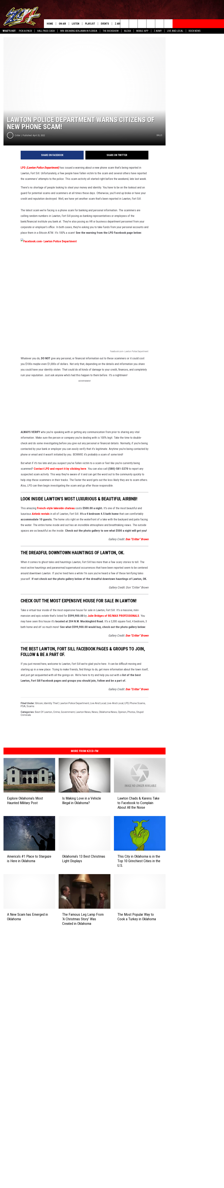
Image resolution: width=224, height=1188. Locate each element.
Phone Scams (137, 703)
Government (68, 712)
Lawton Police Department (74, 703)
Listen (75, 23)
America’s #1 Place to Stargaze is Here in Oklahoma (29, 858)
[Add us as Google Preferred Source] (133, 23)
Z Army (158, 30)
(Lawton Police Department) (42, 167)
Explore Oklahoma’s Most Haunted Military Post (25, 800)
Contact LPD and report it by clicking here (60, 468)
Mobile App (142, 30)
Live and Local (175, 30)
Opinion (122, 712)
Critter (17, 135)
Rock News (195, 30)
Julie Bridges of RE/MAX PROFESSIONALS (113, 615)
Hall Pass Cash (46, 30)
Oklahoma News (108, 712)
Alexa (127, 30)
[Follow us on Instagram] (150, 23)
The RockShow (111, 30)
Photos (131, 712)
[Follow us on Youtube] (159, 23)
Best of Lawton (43, 712)
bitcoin (39, 703)
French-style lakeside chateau (56, 508)
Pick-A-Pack (25, 30)
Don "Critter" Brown (136, 539)
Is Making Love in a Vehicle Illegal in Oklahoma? (81, 800)
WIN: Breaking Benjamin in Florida (78, 30)
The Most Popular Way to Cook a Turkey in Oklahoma (136, 916)
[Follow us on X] (168, 23)
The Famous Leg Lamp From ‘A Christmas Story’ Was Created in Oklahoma (83, 919)
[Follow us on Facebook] (142, 23)
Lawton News (83, 712)
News (95, 712)
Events (105, 23)
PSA (23, 706)
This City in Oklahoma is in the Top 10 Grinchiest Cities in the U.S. (138, 861)
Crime (56, 712)
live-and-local (115, 703)
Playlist (90, 23)
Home (50, 23)
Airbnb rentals (41, 513)
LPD (23, 167)
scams (30, 706)
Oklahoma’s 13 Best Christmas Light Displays (83, 858)
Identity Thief (51, 703)
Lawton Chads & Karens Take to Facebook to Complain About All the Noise (138, 803)
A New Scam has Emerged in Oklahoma (27, 916)
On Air (62, 23)
